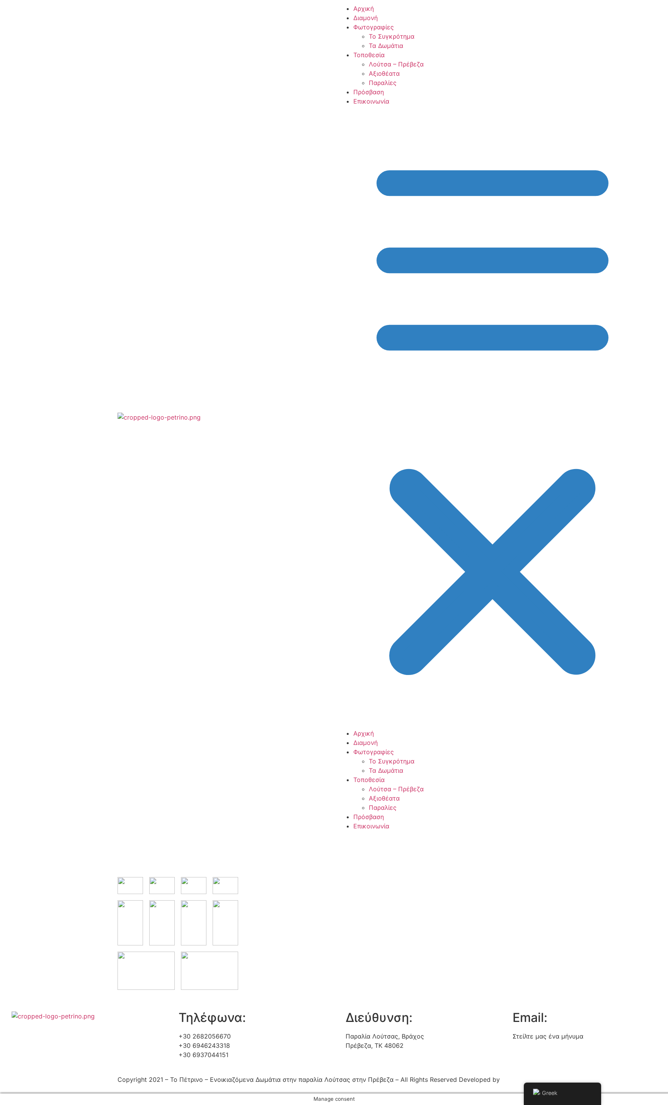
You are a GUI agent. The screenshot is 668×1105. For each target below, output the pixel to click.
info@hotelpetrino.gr (543, 1045)
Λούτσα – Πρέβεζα (396, 64)
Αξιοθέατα (384, 73)
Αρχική (363, 8)
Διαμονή (365, 18)
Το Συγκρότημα (391, 36)
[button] (444, 417)
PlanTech (515, 1079)
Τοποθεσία (369, 55)
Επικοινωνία (371, 101)
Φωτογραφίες (373, 27)
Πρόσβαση (368, 92)
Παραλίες (383, 83)
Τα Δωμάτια (386, 45)
